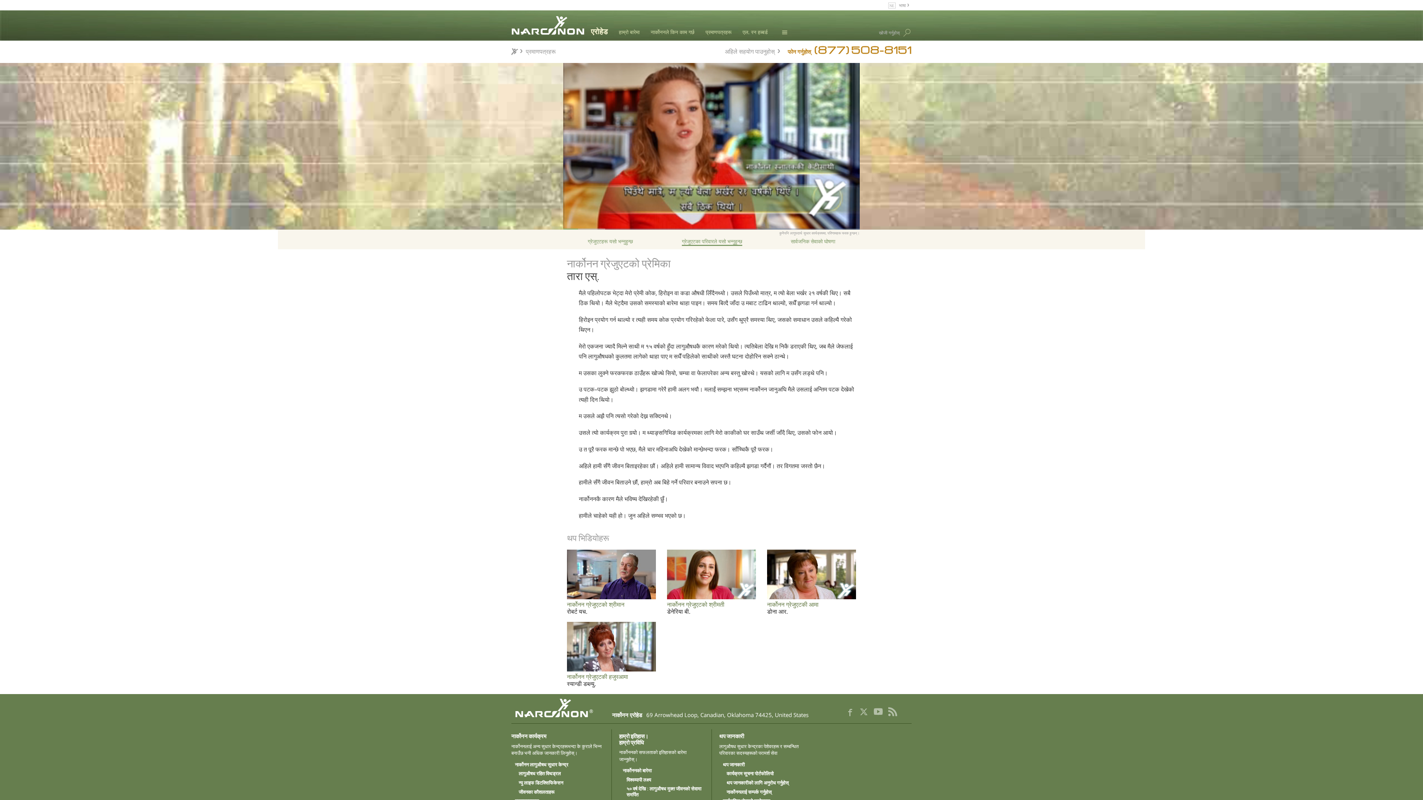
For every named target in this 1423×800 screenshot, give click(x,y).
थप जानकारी (734, 765)
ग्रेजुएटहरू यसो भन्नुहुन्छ (610, 241)
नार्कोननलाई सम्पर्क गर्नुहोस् (749, 792)
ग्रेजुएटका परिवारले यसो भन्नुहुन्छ (712, 241)
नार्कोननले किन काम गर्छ (672, 32)
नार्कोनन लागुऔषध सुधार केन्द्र (541, 765)
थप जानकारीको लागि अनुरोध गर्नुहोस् (758, 783)
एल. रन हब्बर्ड (755, 32)
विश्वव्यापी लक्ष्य (639, 780)
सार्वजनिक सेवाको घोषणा (813, 241)
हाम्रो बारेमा (629, 32)
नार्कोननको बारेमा (637, 771)
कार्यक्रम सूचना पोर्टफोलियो (750, 774)
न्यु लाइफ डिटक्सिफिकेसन (541, 783)
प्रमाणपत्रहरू (719, 32)
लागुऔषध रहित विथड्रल (540, 774)
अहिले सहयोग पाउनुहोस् (750, 50)
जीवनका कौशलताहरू (536, 792)
